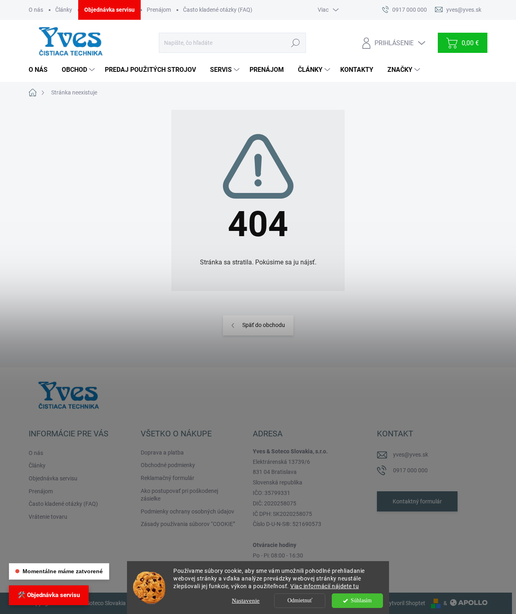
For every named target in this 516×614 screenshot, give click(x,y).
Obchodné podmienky (168, 465)
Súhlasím (361, 600)
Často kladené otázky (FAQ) (217, 9)
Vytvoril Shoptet (405, 603)
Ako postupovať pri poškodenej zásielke (179, 495)
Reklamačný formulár (167, 478)
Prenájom (159, 9)
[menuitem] (41, 70)
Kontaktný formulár (417, 501)
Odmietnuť (299, 600)
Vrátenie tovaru (48, 516)
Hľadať (295, 43)
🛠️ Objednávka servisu (49, 595)
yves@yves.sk (410, 454)
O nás (36, 9)
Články (63, 9)
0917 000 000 (410, 470)
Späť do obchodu (263, 325)
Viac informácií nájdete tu (324, 586)
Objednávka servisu (109, 9)
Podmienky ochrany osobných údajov (187, 511)
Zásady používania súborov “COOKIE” (188, 524)
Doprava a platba (162, 452)
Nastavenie (246, 600)
